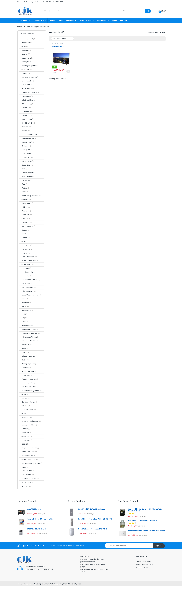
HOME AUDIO (28, 264)
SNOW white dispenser (31, 421)
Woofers (26, 486)
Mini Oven (27, 345)
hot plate (26, 268)
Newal (25, 352)
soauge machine (29, 425)
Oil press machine (29, 356)
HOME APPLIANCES (30, 261)
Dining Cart (27, 150)
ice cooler (27, 276)
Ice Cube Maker (29, 287)
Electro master (28, 173)
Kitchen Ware (39, 20)
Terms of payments (143, 561)
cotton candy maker (30, 134)
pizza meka (27, 375)
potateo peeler (28, 383)
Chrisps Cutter (28, 115)
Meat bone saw (28, 326)
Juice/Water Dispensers (32, 295)
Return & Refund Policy (144, 564)
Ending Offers (28, 176)
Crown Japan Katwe (41, 584)
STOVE (25, 444)
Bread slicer (27, 85)
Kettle (25, 306)
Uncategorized (28, 39)
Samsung (26, 398)
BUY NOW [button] (68, 71)
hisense (26, 253)
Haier (25, 241)
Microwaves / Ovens (31, 337)
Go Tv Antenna (28, 226)
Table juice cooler (29, 452)
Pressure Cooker (29, 387)
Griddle (25, 230)
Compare (123, 20)
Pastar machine (29, 371)
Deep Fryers (28, 142)
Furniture (26, 211)
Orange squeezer (29, 364)
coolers (26, 131)
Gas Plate (27, 215)
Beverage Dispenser (30, 66)
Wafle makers (28, 471)
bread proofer (28, 81)
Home (19, 27)
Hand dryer (27, 245)
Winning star (27, 482)
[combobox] (85, 11)
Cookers (27, 127)
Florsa (25, 192)
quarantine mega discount (33, 391)
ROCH (25, 394)
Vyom (25, 467)
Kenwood (26, 303)
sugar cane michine (30, 448)
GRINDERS (26, 238)
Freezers (52, 20)
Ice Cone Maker (28, 272)
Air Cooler (26, 50)
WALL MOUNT (28, 475)
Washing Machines (30, 478)
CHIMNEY (26, 108)
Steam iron (27, 440)
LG (24, 318)
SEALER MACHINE (29, 410)
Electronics (70, 20)
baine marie (27, 58)
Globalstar (27, 222)
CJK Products (28, 119)
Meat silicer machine (31, 333)
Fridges (60, 20)
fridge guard (27, 203)
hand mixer (27, 249)
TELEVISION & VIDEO (57, 44)
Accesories (27, 43)
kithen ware (27, 310)
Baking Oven (27, 62)
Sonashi (26, 429)
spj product (27, 436)
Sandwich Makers (29, 402)
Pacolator (27, 368)
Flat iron (26, 188)
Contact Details (142, 567)
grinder (25, 234)
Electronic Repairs (103, 20)
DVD (24, 169)
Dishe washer (28, 153)
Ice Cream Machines (31, 280)
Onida (25, 360)
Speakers (26, 433)
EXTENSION (27, 180)
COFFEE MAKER (28, 123)
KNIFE (25, 314)
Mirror (25, 348)
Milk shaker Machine (30, 341)
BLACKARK (27, 69)
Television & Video (85, 20)
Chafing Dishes (28, 100)
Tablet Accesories (29, 456)
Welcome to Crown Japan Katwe (28, 2)
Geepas (26, 218)
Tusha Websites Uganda (72, 584)
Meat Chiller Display (30, 329)
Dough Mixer (27, 165)
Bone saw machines (30, 77)
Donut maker (28, 161)
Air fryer (26, 54)
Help (114, 20)
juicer (25, 299)
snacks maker (28, 417)
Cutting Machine (29, 138)
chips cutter (27, 111)
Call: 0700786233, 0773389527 (53, 2)
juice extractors (29, 291)
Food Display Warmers (31, 196)
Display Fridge (28, 157)
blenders (26, 73)
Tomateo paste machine (32, 463)
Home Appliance (24, 20)
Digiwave (26, 146)
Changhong (27, 104)
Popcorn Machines (30, 379)
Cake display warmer (30, 92)
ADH (25, 46)
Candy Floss (27, 96)
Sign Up (159, 546)
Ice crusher (27, 283)
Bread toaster (28, 89)
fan (24, 184)
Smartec (26, 413)
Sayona (26, 406)
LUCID (25, 322)
